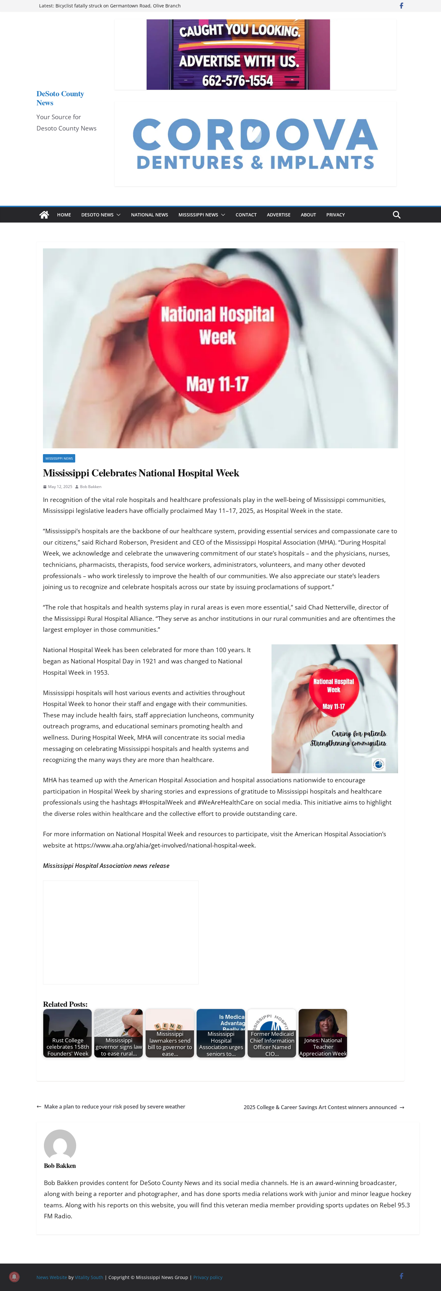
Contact (246, 215)
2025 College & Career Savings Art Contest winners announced (320, 1107)
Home (64, 215)
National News (149, 215)
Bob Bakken (90, 486)
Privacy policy (207, 1277)
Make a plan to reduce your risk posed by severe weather (114, 1106)
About (308, 215)
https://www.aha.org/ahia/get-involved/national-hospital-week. (165, 845)
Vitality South (89, 1277)
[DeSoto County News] (44, 215)
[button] (117, 214)
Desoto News (97, 215)
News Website (51, 1277)
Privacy (335, 215)
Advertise (279, 215)
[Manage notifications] (14, 1277)
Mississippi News (198, 215)
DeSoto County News (60, 98)
